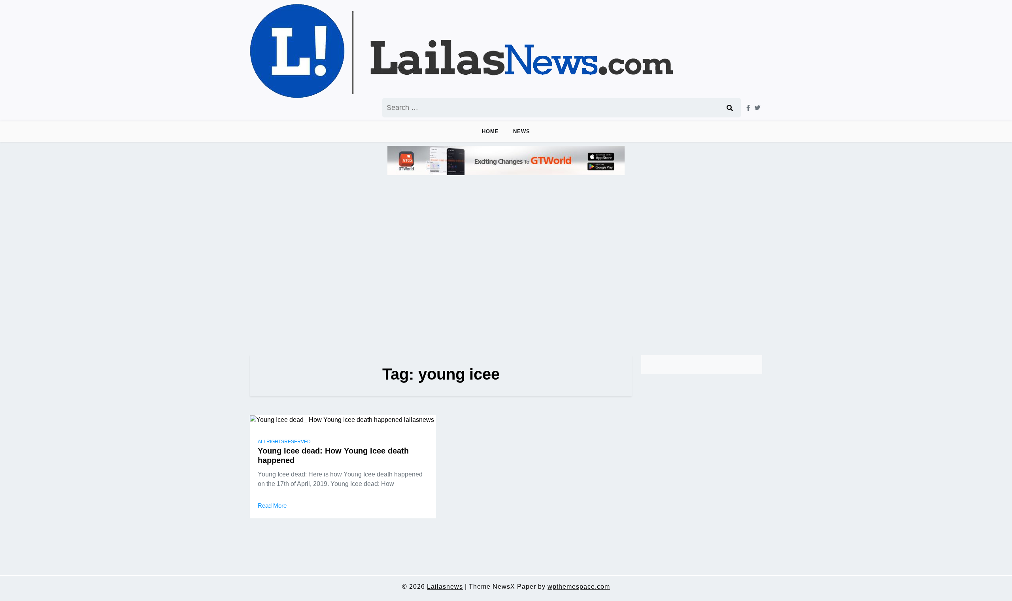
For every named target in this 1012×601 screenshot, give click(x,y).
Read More (272, 505)
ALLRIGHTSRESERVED (284, 441)
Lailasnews (445, 586)
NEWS (521, 131)
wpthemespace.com (579, 586)
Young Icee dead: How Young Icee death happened (333, 455)
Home (490, 131)
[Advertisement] (506, 261)
